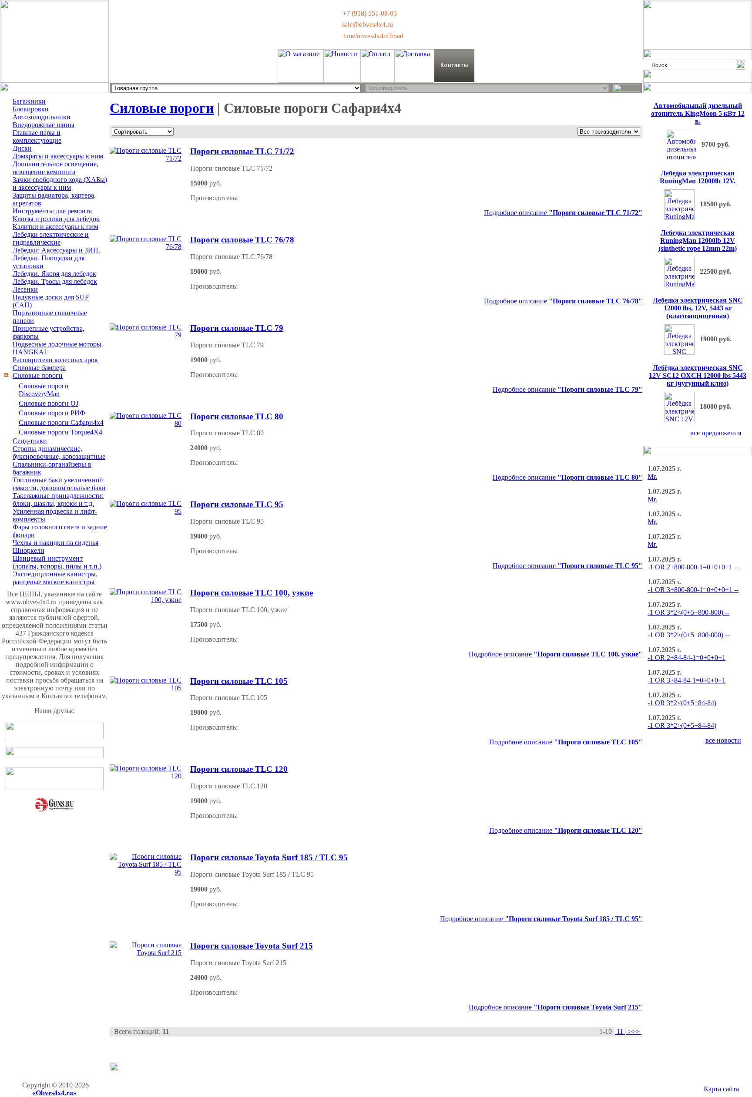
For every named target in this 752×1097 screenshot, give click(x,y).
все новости (723, 740)
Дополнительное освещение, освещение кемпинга (55, 167)
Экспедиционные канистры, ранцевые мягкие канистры (55, 578)
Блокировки (31, 109)
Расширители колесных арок (55, 359)
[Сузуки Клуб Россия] (55, 736)
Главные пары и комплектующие (37, 136)
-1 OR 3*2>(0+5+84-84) (682, 725)
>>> (633, 1031)
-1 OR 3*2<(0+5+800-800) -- (688, 612)
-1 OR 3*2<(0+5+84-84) (682, 703)
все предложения (715, 433)
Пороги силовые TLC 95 (236, 504)
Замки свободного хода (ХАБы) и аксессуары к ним (60, 183)
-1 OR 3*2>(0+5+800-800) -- (688, 635)
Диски (22, 148)
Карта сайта (721, 1089)
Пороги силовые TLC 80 (236, 416)
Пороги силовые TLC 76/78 (242, 239)
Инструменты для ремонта (52, 211)
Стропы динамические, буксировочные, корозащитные (59, 452)
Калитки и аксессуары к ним (55, 226)
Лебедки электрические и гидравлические (51, 238)
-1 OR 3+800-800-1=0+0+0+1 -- (693, 589)
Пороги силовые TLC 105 (239, 681)
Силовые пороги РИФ (52, 413)
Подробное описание (563, 212)
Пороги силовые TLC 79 (236, 328)
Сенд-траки (30, 440)
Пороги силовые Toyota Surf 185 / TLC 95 (269, 857)
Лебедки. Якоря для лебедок (54, 273)
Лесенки (25, 289)
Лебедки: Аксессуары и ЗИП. (56, 250)
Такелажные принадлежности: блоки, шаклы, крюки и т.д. (58, 499)
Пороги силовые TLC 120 (239, 769)
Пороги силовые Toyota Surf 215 (251, 945)
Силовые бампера (39, 367)
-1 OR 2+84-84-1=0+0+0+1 (686, 657)
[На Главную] (54, 80)
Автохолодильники (41, 117)
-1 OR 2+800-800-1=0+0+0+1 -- (693, 567)
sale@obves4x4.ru (367, 24)
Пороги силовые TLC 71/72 (242, 151)
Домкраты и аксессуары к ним (58, 156)
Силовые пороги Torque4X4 (60, 432)
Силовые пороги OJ (48, 403)
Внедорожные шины (43, 124)
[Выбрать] (626, 88)
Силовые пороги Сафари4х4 (61, 422)
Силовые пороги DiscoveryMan (44, 389)
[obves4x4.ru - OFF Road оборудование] (697, 46)
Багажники (29, 101)
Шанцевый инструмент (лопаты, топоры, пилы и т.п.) (57, 562)
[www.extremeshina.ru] (55, 787)
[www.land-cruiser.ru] (55, 756)
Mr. (652, 476)
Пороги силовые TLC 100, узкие (251, 592)
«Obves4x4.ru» (54, 1093)
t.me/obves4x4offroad (373, 36)
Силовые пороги (38, 375)
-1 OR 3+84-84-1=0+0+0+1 (686, 680)
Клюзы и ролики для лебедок (56, 218)
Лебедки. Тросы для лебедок (55, 281)
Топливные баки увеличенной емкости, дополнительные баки (59, 483)
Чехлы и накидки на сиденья (55, 542)
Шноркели (28, 550)
